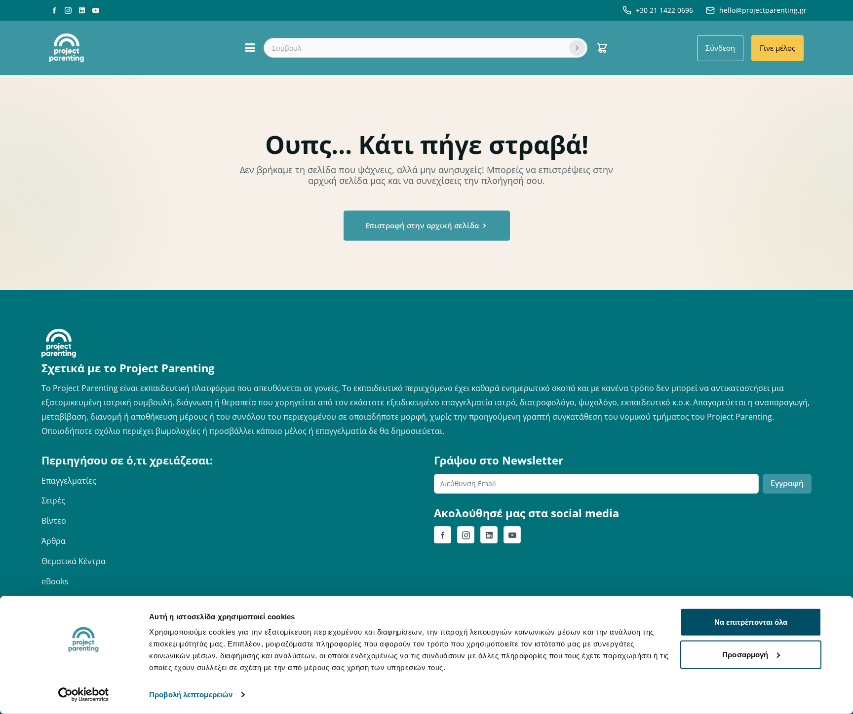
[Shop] (602, 48)
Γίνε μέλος (777, 48)
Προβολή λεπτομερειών (191, 694)
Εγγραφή (787, 483)
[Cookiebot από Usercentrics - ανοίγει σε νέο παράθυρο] (83, 694)
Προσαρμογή (745, 654)
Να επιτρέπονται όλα (751, 622)
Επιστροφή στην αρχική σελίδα (423, 225)
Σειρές (53, 500)
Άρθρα (53, 541)
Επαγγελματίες (68, 480)
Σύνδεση (720, 48)
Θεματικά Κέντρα (73, 561)
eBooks (55, 581)
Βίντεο (53, 520)
